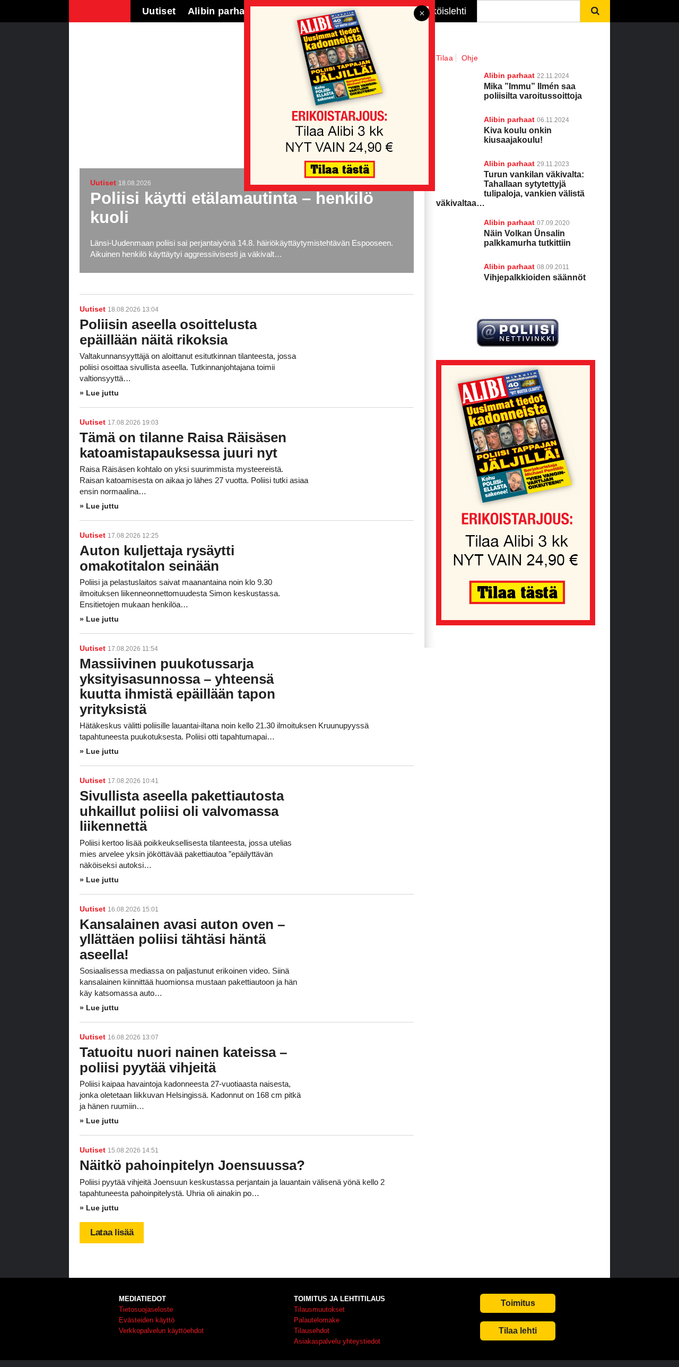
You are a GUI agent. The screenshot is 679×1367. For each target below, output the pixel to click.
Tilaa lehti (518, 1330)
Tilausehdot (311, 1331)
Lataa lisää (111, 1232)
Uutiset (93, 309)
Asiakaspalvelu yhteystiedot (337, 1341)
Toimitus (518, 1303)
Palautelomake (317, 1320)
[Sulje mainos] (421, 14)
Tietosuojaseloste (146, 1309)
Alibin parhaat (509, 222)
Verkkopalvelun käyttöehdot (161, 1331)
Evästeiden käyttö (147, 1320)
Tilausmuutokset (319, 1309)
